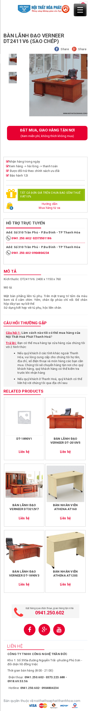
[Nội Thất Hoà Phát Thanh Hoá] (44, 8)
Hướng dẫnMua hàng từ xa (49, 206)
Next (12, 113)
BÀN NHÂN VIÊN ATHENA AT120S (65, 573)
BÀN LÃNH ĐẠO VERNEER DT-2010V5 (65, 440)
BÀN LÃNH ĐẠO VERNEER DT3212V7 (24, 507)
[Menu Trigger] (80, 9)
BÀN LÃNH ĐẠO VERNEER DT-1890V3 (24, 573)
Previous (9, 55)
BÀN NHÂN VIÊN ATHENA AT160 (65, 507)
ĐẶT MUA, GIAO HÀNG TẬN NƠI (47, 133)
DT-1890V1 (24, 438)
